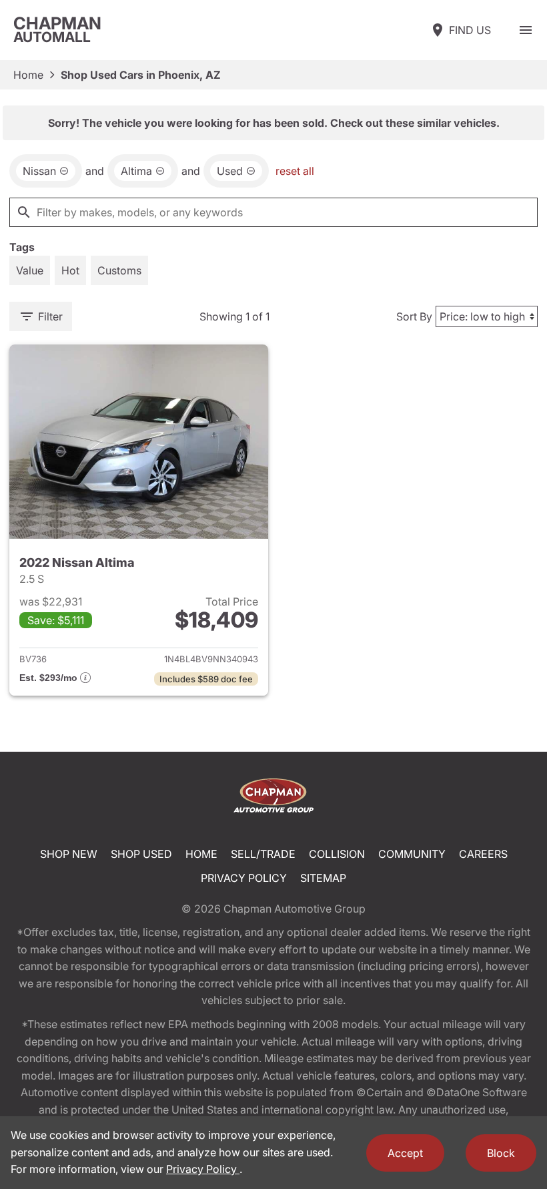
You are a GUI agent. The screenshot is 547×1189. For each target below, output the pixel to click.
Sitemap (323, 878)
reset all (295, 171)
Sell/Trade (263, 854)
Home (28, 74)
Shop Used (141, 854)
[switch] (525, 30)
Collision (337, 854)
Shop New (68, 854)
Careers (483, 854)
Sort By (414, 316)
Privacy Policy (244, 878)
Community (412, 854)
